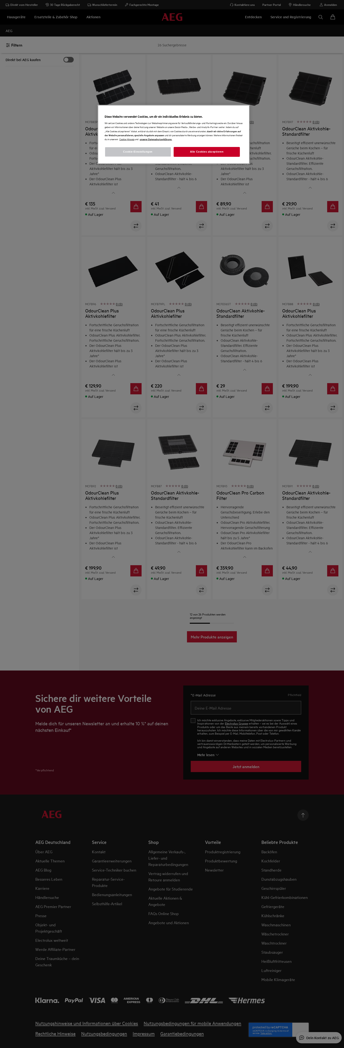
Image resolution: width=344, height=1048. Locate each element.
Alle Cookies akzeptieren (207, 151)
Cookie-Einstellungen (137, 151)
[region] (174, 134)
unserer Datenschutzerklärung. (156, 139)
